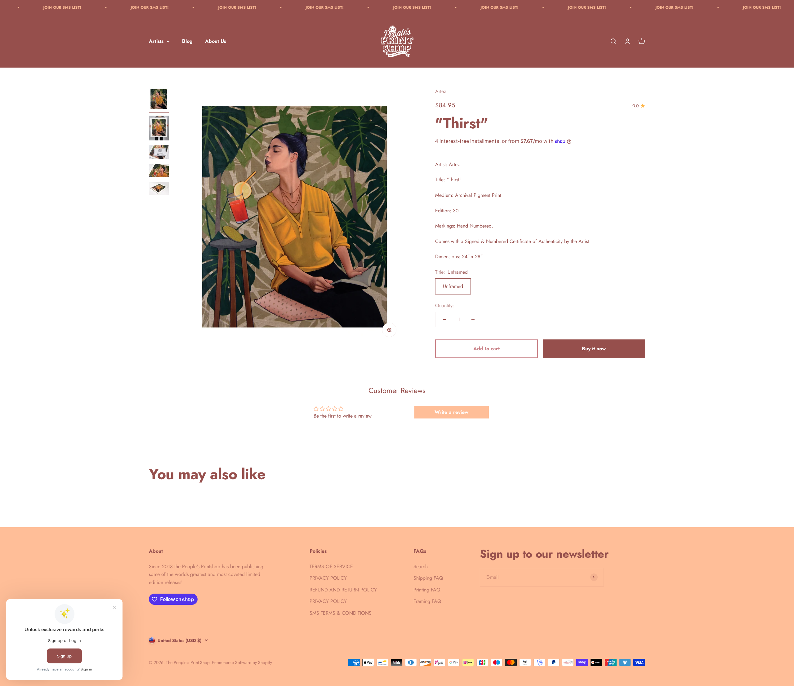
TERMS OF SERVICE (331, 566)
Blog (187, 41)
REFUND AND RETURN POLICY (343, 589)
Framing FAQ (427, 601)
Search (420, 566)
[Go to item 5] (159, 189)
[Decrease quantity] (444, 319)
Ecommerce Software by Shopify (242, 662)
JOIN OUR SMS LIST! (101, 7)
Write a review (451, 412)
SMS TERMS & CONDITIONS (341, 613)
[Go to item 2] (159, 129)
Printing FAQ (426, 589)
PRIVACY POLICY (328, 578)
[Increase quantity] (473, 319)
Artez (440, 91)
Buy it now (594, 348)
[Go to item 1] (159, 100)
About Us (215, 41)
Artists (156, 41)
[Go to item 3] (159, 153)
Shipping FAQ (428, 578)
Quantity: (444, 305)
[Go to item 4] (159, 171)
